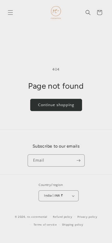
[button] (10, 12)
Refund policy (62, 216)
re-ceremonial (37, 216)
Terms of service (45, 224)
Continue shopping (56, 105)
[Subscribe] (78, 160)
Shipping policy (73, 224)
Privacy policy (87, 216)
